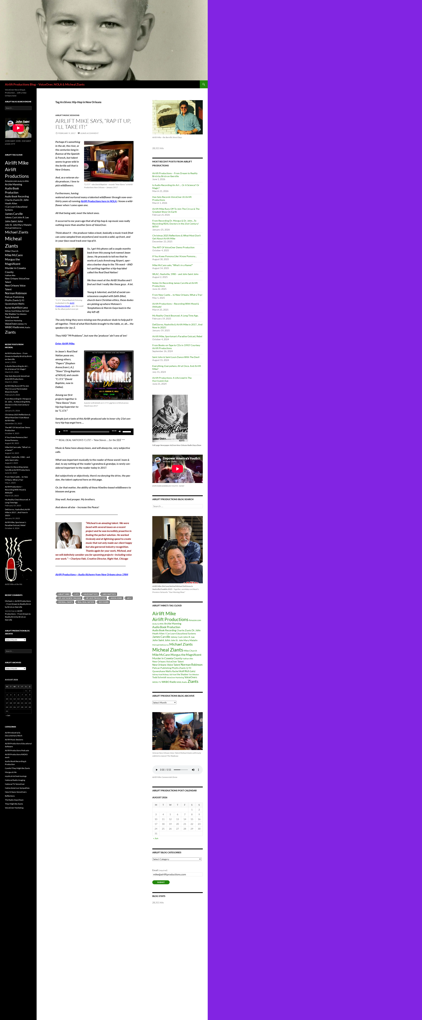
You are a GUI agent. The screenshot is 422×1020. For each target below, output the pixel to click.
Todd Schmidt (159, 677)
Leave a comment (89, 133)
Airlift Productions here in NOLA (99, 201)
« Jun (155, 838)
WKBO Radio (169, 681)
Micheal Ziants (65, 602)
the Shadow (182, 674)
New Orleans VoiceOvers (16, 792)
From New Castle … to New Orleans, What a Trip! (177, 294)
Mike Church (190, 650)
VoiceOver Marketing (175, 677)
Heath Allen (158, 633)
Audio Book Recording (164, 630)
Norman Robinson (191, 664)
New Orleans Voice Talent (166, 664)
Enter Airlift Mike (65, 343)
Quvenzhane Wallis (162, 671)
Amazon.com (195, 620)
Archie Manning (172, 623)
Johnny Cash (177, 637)
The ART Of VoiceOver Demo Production (173, 247)
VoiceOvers (190, 677)
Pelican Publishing (161, 667)
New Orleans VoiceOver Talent (168, 661)
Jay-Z (129, 598)
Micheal (8, 601)
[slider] (127, 431)
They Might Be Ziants (14, 804)
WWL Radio (182, 682)
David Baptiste (90, 594)
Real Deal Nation (85, 602)
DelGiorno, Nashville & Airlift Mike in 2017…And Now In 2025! (17, 512)
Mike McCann (161, 654)
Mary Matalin (190, 640)
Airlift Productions (170, 619)
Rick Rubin (104, 602)
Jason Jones (116, 598)
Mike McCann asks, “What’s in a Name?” (172, 265)
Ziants (193, 681)
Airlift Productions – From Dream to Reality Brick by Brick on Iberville (174, 175)
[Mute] (120, 431)
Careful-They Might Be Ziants (17, 768)
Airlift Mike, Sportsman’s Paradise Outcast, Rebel (177, 336)
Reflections (10, 796)
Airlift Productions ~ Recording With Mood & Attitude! (15, 489)
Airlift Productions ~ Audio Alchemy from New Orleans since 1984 (91, 574)
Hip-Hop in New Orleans (69, 598)
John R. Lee (189, 637)
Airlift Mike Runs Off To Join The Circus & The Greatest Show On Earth (175, 210)
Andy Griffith (158, 624)
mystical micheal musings (16, 776)
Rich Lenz (190, 671)
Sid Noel (173, 674)
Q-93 (188, 668)
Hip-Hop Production (96, 598)
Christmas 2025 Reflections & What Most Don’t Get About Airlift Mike (17, 417)
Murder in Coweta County (167, 658)
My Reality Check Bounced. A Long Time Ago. (175, 315)
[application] (94, 431)
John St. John (177, 640)
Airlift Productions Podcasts (17, 750)
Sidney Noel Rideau (160, 674)
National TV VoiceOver (15, 784)
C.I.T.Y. (76, 594)
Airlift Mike (64, 594)
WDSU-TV (156, 682)
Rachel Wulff (178, 671)
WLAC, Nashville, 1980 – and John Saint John (175, 274)
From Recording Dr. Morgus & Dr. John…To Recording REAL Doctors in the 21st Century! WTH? (175, 223)
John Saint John (161, 640)
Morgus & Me (10, 772)
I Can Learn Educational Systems (180, 633)
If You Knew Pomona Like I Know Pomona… (174, 256)
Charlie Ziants (184, 630)
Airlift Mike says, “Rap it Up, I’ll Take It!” (93, 123)
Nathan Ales (188, 658)
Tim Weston (194, 674)
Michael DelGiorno (160, 645)
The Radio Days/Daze (14, 800)
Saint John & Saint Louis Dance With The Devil (175, 357)
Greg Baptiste (109, 594)
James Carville (161, 636)
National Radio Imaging (15, 780)
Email (159, 870)
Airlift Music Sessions (67, 115)
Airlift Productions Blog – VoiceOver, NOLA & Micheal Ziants (45, 84)
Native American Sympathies (17, 788)
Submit (161, 882)
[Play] (59, 431)
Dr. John (196, 630)
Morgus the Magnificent (186, 654)
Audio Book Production (166, 627)
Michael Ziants (181, 644)
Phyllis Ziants (179, 667)
